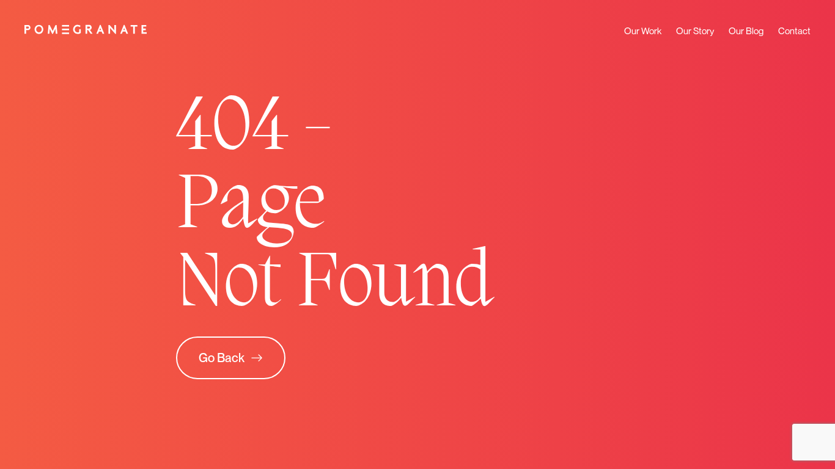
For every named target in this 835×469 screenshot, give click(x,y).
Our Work (642, 30)
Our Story (695, 30)
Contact (794, 30)
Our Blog (746, 30)
